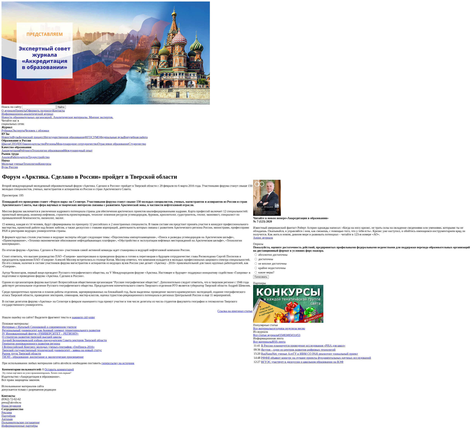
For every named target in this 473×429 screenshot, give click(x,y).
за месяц (300, 328)
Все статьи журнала (265, 335)
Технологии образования (48, 150)
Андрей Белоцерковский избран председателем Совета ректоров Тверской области (54, 340)
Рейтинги (26, 150)
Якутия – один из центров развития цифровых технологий (298, 349)
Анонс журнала (263, 237)
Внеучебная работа (136, 137)
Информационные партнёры (19, 425)
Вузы (15, 137)
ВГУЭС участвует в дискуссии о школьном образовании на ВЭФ (302, 361)
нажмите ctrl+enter (83, 317)
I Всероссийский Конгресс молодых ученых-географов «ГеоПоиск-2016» (48, 346)
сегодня (277, 328)
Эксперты (18, 130)
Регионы (50, 143)
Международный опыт (78, 150)
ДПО (19, 143)
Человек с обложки (37, 130)
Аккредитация (10, 150)
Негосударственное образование (64, 137)
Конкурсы (44, 163)
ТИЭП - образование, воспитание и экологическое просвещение (43, 356)
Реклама (6, 412)
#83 (285, 335)
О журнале (8, 110)
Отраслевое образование (113, 143)
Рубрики (6, 130)
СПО (13, 143)
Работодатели (19, 157)
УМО (96, 137)
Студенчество (137, 143)
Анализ (6, 157)
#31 (293, 335)
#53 (298, 335)
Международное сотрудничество (77, 143)
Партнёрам (8, 415)
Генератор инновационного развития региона (31, 343)
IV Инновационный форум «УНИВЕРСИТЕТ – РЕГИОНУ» (40, 333)
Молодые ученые (12, 163)
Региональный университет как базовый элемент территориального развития (51, 330)
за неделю (288, 328)
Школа (5, 143)
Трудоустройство (39, 157)
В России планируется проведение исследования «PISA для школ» (303, 345)
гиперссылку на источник (117, 363)
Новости (6, 137)
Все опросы (463, 244)
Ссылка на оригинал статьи (234, 311)
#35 (280, 335)
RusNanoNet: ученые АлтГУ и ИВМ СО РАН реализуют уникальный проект (309, 353)
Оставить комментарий (59, 369)
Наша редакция (11, 405)
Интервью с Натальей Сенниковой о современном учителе (39, 326)
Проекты (20, 110)
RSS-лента (278, 341)
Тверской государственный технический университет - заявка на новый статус (52, 350)
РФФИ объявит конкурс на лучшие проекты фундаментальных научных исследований (316, 357)
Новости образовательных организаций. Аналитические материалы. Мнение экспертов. (57, 115)
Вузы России (9, 167)
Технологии (30, 163)
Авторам (7, 419)
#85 (289, 335)
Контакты (58, 110)
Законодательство (34, 143)
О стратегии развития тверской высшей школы (32, 336)
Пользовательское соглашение (20, 422)
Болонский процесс (31, 137)
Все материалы (262, 328)
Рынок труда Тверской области (21, 353)
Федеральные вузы (112, 137)
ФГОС (89, 137)
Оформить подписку (39, 110)
